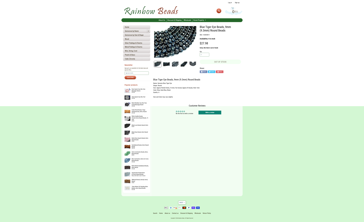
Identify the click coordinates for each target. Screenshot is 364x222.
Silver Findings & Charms (133, 43)
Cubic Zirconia (130, 59)
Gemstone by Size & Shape (134, 35)
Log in (230, 2)
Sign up (237, 2)
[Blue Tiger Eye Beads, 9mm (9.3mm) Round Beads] (158, 64)
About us (167, 213)
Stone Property (199, 20)
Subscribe (130, 77)
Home (127, 27)
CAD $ (181, 202)
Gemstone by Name (137, 31)
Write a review (210, 112)
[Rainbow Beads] (151, 11)
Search (155, 213)
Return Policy (207, 213)
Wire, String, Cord (131, 51)
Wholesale (187, 20)
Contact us (175, 213)
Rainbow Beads (181, 218)
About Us (162, 20)
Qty (201, 52)
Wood (127, 39)
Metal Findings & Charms (133, 47)
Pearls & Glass (130, 55)
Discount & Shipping (174, 20)
